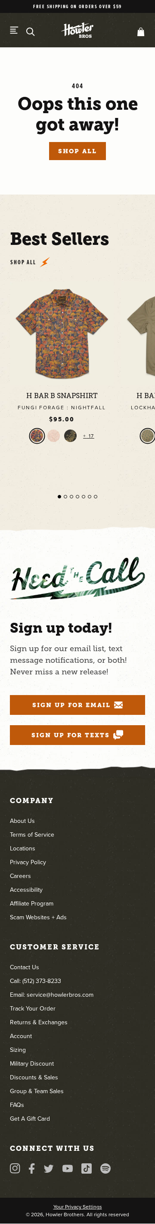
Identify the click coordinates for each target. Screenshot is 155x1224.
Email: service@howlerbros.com (51, 994)
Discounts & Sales (34, 1077)
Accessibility (26, 889)
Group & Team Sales (37, 1091)
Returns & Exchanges (39, 1022)
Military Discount (32, 1063)
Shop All (77, 151)
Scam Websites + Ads (38, 917)
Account (21, 1036)
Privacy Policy (28, 862)
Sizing (18, 1049)
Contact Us (24, 967)
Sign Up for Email (71, 705)
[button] (139, 32)
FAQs (17, 1105)
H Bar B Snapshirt (62, 396)
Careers (20, 876)
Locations (22, 848)
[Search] (30, 32)
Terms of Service (32, 834)
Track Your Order (33, 1008)
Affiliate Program (31, 903)
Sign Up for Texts (70, 735)
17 (90, 436)
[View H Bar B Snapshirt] (62, 333)
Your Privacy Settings (77, 1207)
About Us (22, 820)
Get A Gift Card (30, 1118)
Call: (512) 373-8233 (35, 981)
